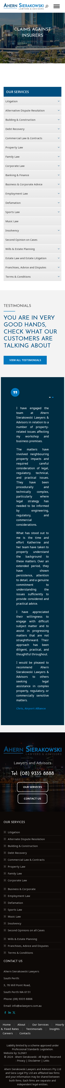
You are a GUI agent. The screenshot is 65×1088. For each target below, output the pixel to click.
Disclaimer (34, 1060)
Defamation (15, 902)
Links (46, 1060)
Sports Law (15, 909)
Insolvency (14, 923)
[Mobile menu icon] (56, 6)
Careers (8, 1033)
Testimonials (34, 1029)
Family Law (15, 873)
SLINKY (22, 1053)
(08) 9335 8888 (37, 773)
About (21, 1024)
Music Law (14, 916)
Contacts (25, 1033)
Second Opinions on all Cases (26, 930)
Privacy (21, 1060)
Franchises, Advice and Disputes (28, 945)
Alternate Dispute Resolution (26, 839)
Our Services (40, 1024)
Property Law (16, 866)
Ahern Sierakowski (25, 1057)
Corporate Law (17, 880)
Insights (54, 1029)
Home (7, 1024)
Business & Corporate (22, 889)
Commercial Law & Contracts (26, 859)
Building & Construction (23, 845)
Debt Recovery (17, 852)
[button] (50, 397)
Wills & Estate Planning (22, 939)
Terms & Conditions (20, 952)
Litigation (14, 832)
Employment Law (19, 895)
